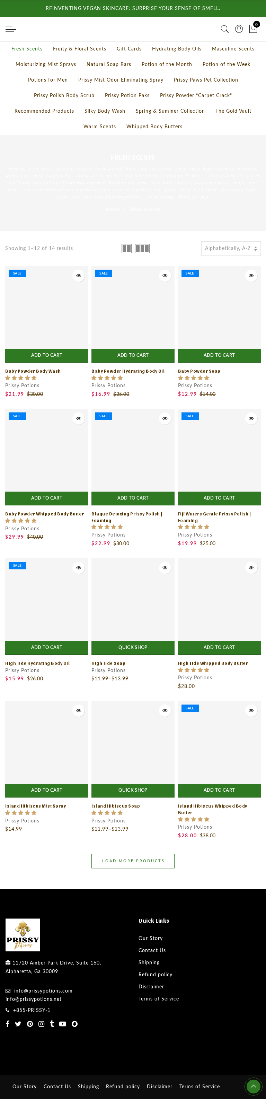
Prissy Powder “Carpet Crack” (196, 120)
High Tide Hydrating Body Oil (37, 687)
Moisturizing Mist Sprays (46, 89)
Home (113, 234)
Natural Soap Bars (109, 89)
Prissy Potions (22, 410)
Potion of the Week (226, 89)
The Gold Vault (233, 135)
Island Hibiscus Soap (115, 830)
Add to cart (46, 380)
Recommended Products (44, 135)
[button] (21, 402)
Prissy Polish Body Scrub (64, 120)
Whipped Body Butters (154, 151)
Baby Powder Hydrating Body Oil (128, 395)
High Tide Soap (108, 687)
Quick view (78, 300)
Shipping (149, 987)
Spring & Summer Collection (170, 135)
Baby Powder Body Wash (33, 395)
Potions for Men (48, 104)
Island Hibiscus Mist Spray (35, 830)
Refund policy (155, 999)
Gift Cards (129, 73)
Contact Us (152, 975)
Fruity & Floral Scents (79, 73)
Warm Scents (99, 151)
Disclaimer (151, 1011)
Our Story (151, 963)
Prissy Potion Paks (127, 120)
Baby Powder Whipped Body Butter (44, 538)
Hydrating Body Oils (177, 73)
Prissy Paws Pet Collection (206, 104)
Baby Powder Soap (199, 395)
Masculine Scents (233, 73)
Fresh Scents (27, 73)
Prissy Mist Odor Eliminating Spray (120, 104)
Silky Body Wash (105, 135)
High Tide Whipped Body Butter (213, 687)
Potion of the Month (167, 89)
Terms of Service (159, 1023)
